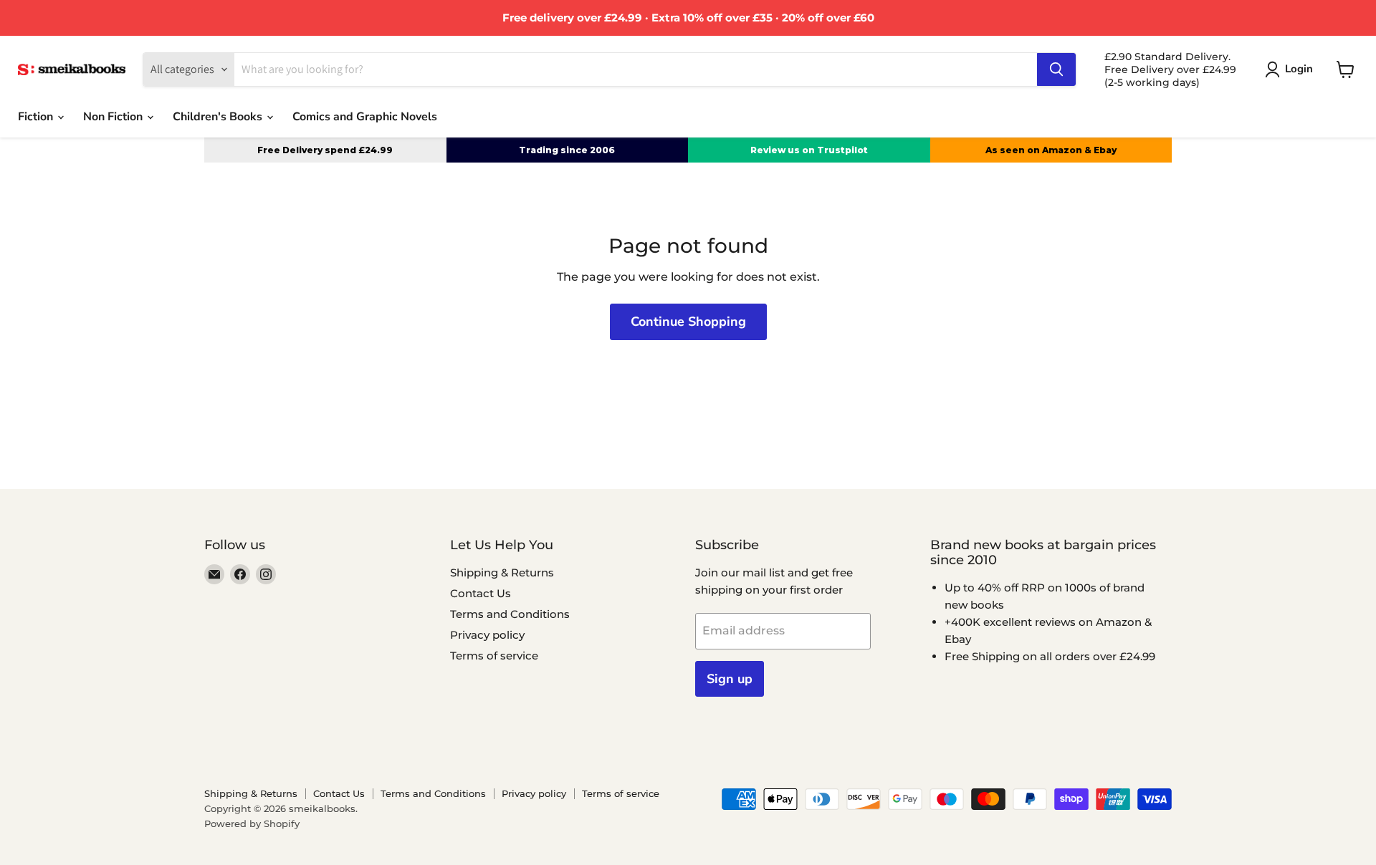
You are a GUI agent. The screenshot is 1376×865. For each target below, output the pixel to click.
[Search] (1056, 69)
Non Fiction (114, 117)
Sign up (729, 678)
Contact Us (480, 593)
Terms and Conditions (510, 614)
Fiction (37, 117)
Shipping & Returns (502, 572)
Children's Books (219, 117)
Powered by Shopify (252, 823)
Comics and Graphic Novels (364, 117)
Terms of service (494, 655)
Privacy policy (487, 635)
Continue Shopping (688, 321)
